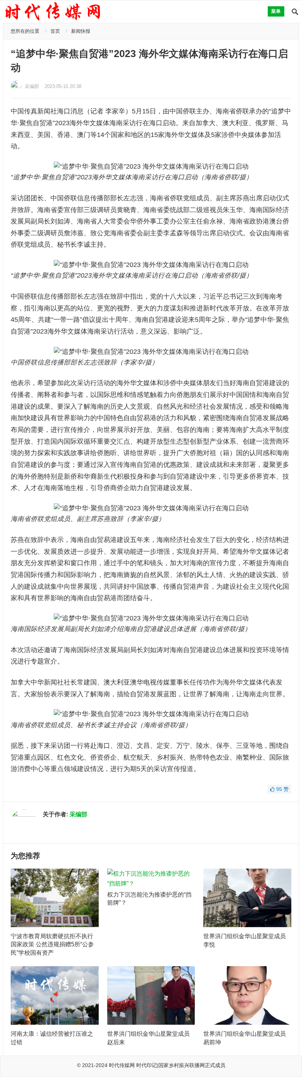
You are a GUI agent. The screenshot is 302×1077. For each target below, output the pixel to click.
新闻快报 (80, 31)
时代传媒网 (122, 1065)
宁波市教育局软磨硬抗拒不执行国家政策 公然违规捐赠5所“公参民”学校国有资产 (52, 944)
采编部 (32, 86)
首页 (55, 31)
